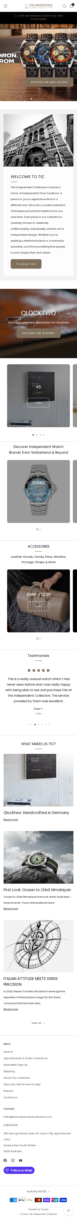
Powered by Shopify (38, 1209)
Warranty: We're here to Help (22, 1084)
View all (37, 1023)
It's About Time (26, 264)
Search (8, 1052)
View (38, 402)
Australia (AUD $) (36, 1191)
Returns (8, 1091)
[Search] (64, 6)
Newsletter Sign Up (16, 1065)
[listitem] (39, 18)
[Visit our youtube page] (20, 1160)
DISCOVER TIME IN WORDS (39, 333)
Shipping (9, 1071)
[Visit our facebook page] (5, 1160)
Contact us (10, 1097)
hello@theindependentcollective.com (28, 1117)
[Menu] (6, 6)
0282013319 (11, 1125)
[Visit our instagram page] (13, 1160)
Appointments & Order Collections (26, 1058)
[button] (31, 99)
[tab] (33, 434)
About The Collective (17, 1078)
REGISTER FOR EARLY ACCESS (49, 82)
